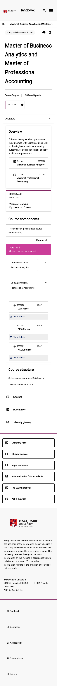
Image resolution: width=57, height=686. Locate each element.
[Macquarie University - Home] (9, 12)
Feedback (14, 611)
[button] (28, 306)
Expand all (41, 240)
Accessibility (16, 643)
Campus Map (16, 658)
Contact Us (15, 627)
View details (17, 317)
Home (4, 24)
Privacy (13, 674)
